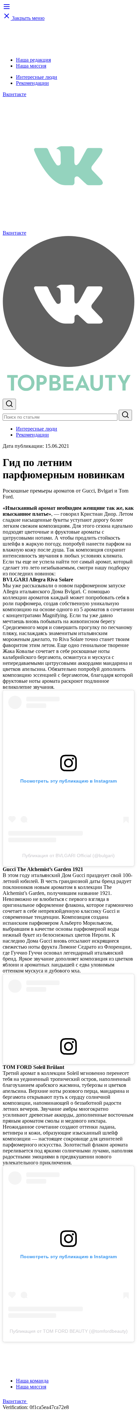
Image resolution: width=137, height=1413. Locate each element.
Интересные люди (36, 77)
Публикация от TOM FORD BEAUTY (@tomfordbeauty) (69, 1331)
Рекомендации (32, 83)
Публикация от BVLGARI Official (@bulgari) (68, 855)
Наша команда (32, 1381)
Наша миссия (31, 66)
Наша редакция (33, 60)
